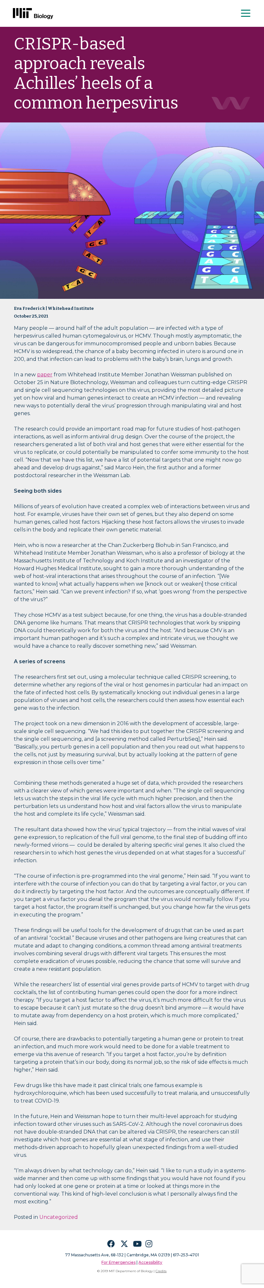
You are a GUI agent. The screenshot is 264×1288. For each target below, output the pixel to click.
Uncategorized (58, 1217)
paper (44, 375)
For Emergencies (118, 1262)
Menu (246, 13)
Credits (161, 1271)
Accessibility (150, 1262)
